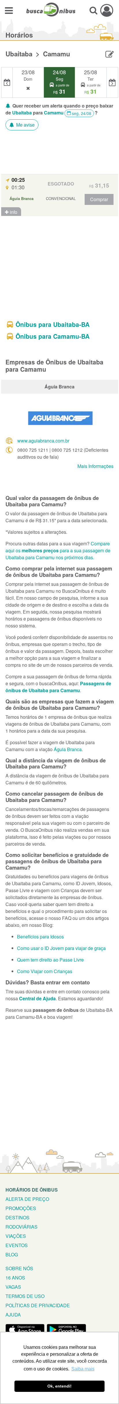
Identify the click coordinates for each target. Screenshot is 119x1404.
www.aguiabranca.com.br (43, 440)
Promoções (20, 1208)
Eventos (16, 1245)
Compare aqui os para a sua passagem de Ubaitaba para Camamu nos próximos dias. (57, 550)
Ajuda (13, 1314)
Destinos (17, 1217)
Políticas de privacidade (37, 1305)
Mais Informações (95, 466)
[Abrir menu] (8, 10)
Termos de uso (24, 1296)
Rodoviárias (21, 1226)
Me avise (25, 124)
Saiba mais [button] (82, 1368)
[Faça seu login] (107, 10)
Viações (15, 1236)
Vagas (13, 1286)
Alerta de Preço (27, 1199)
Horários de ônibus (31, 1189)
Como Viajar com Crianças (44, 971)
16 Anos (15, 1277)
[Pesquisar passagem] (93, 10)
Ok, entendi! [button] (59, 1386)
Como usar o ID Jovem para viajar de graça (61, 948)
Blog (11, 1254)
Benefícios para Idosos (40, 936)
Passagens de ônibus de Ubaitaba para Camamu (58, 687)
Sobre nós (19, 1268)
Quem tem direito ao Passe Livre (50, 959)
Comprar (99, 199)
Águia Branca (68, 749)
